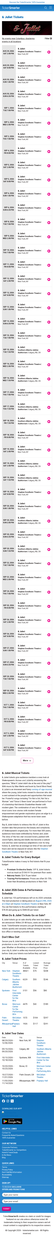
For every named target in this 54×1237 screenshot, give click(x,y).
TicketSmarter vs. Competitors (14, 1150)
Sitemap (5, 1177)
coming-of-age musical (42, 789)
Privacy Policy (7, 1170)
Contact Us (6, 1133)
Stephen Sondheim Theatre (25, 904)
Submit (6, 1209)
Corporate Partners (9, 1147)
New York (6, 971)
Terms (4, 1167)
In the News (6, 1155)
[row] (27, 52)
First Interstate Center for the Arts (16, 995)
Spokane (6, 990)
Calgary (5, 979)
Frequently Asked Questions (13, 1135)
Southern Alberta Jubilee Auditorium (17, 983)
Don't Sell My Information (12, 1172)
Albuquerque (7, 1024)
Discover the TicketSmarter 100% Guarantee (27, 2)
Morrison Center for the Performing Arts (17, 1009)
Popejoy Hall (42, 1081)
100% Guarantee (8, 1138)
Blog (4, 1158)
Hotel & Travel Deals (10, 1152)
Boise (4, 1004)
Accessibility (7, 1175)
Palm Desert (5, 1019)
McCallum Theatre (16, 1019)
